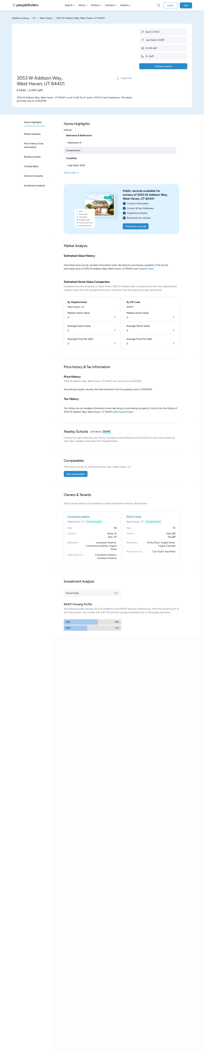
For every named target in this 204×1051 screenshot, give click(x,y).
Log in (170, 5)
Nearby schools (32, 156)
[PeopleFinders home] (25, 5)
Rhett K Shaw (133, 516)
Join (186, 5)
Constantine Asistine (79, 516)
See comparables (75, 474)
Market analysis (32, 133)
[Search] (158, 5)
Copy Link (126, 78)
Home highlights (33, 122)
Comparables (31, 166)
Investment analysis (34, 185)
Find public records (135, 226)
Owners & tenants (33, 175)
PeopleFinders (146, 268)
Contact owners (163, 66)
